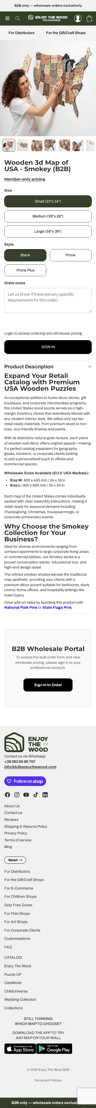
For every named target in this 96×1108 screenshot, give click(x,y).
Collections (13, 1008)
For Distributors (21, 33)
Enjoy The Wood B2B (53, 1070)
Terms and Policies (48, 1080)
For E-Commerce (18, 888)
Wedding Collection (20, 1000)
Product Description (29, 366)
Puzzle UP (12, 975)
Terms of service (17, 840)
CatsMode (13, 983)
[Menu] (7, 18)
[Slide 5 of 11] (64, 145)
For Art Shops (15, 922)
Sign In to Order (48, 685)
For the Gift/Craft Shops (66, 33)
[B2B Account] (78, 18)
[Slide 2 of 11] (23, 145)
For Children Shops (20, 897)
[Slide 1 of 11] (9, 145)
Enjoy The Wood (17, 966)
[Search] (17, 18)
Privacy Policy (15, 833)
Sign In (48, 347)
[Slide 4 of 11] (50, 145)
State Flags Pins (57, 607)
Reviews (11, 820)
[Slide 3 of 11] (36, 145)
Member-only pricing (24, 179)
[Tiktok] (36, 795)
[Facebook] (7, 795)
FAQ (8, 947)
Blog (8, 847)
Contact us (13, 813)
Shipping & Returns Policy (25, 827)
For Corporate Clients (22, 930)
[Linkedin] (45, 795)
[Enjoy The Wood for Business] (47, 18)
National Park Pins (20, 607)
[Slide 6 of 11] (78, 145)
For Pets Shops (17, 914)
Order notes (14, 283)
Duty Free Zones (18, 905)
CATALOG (13, 958)
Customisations (17, 939)
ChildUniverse (16, 991)
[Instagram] (17, 795)
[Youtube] (26, 795)
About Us (12, 806)
